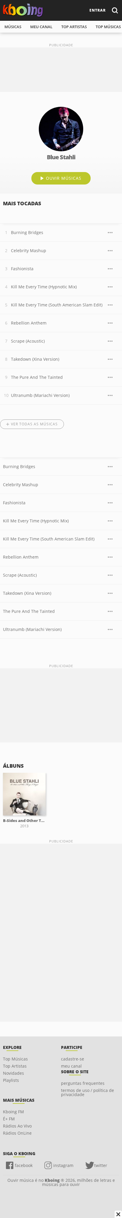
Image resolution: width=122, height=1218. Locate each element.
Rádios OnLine (17, 1133)
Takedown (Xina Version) (35, 359)
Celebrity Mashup (28, 250)
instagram (63, 1165)
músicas (12, 26)
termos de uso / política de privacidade (87, 1092)
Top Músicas (15, 1059)
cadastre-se (72, 1059)
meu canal (41, 26)
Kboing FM (13, 1111)
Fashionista (22, 268)
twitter (100, 1165)
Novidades (13, 1073)
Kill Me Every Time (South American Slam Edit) (56, 305)
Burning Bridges (27, 232)
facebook (24, 1165)
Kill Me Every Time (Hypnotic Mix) (44, 287)
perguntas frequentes (83, 1083)
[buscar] (114, 10)
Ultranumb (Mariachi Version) (40, 395)
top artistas (74, 26)
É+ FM (9, 1119)
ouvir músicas (63, 178)
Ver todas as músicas (34, 424)
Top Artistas (15, 1066)
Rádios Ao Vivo (17, 1126)
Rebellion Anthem (28, 323)
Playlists (11, 1080)
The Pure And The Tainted (37, 377)
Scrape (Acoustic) (28, 341)
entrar (97, 10)
